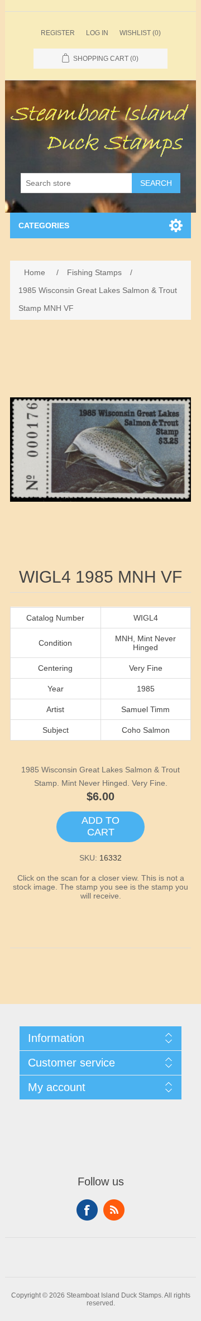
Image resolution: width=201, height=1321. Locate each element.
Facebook (87, 1210)
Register (58, 33)
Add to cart (100, 826)
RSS (114, 1210)
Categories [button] (43, 225)
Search (156, 183)
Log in (97, 33)
